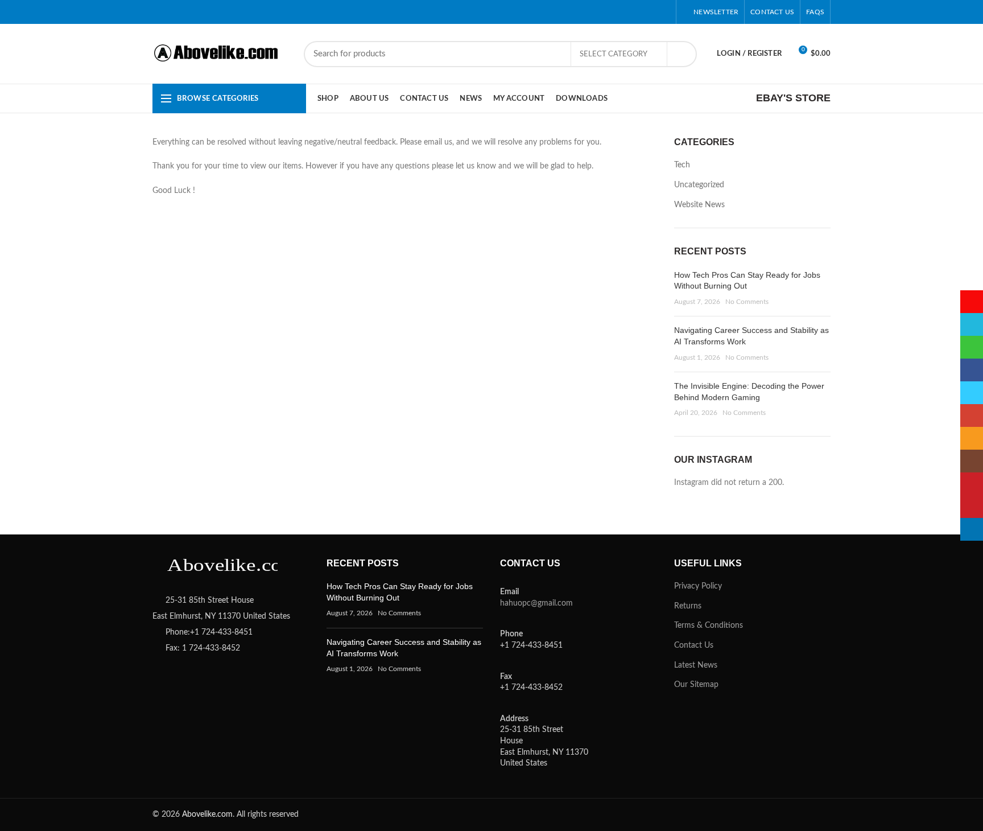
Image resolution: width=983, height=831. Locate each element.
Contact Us (693, 645)
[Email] (592, 12)
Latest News (695, 665)
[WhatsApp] (634, 12)
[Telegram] (663, 12)
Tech (682, 165)
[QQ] (521, 12)
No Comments (747, 301)
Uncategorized (699, 185)
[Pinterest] (606, 12)
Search (681, 54)
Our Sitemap (696, 685)
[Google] (578, 12)
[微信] (535, 12)
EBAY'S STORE (793, 98)
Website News (699, 205)
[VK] (649, 12)
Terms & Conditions (708, 626)
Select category (613, 54)
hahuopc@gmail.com (536, 603)
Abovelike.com (207, 814)
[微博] (506, 12)
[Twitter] (563, 12)
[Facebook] (549, 12)
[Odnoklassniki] (620, 12)
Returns (687, 606)
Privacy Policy (698, 586)
